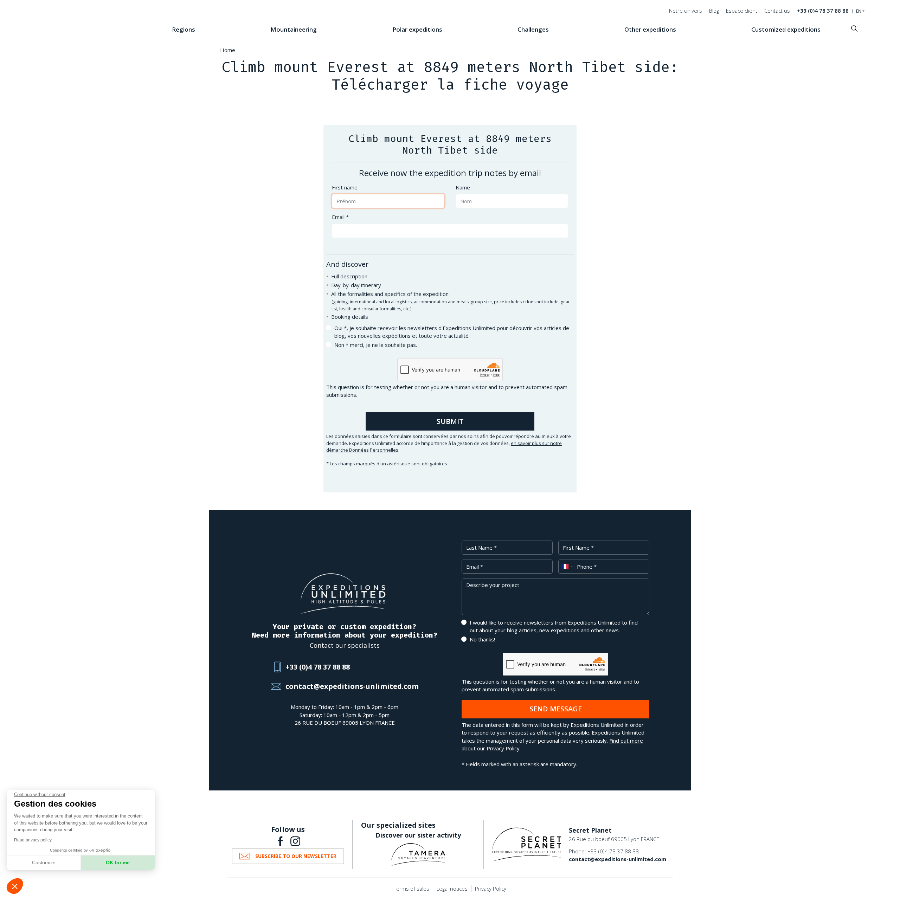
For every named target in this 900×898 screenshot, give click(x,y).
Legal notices (452, 888)
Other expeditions (650, 29)
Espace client (741, 10)
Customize (44, 862)
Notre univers (685, 10)
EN (858, 11)
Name (463, 187)
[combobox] (567, 566)
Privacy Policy (490, 888)
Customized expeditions (786, 29)
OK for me (118, 862)
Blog (714, 10)
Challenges (533, 29)
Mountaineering (293, 29)
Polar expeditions (417, 29)
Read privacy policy (33, 840)
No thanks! (482, 639)
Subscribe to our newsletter (295, 856)
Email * (340, 216)
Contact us (777, 10)
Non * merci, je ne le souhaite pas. (375, 344)
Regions (183, 29)
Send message (555, 708)
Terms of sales (411, 888)
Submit (450, 421)
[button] (14, 886)
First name (345, 187)
